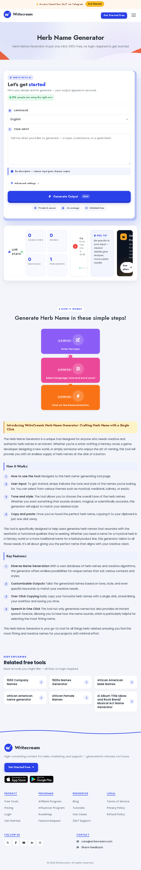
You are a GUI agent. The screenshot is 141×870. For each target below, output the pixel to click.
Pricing (8, 808)
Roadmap (45, 814)
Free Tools (11, 801)
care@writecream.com (96, 841)
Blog (76, 801)
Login (7, 814)
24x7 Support (82, 821)
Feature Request (50, 821)
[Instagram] (40, 842)
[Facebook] (15, 842)
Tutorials (79, 808)
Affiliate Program (50, 801)
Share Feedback (92, 847)
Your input (21, 129)
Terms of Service (118, 801)
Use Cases (80, 814)
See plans (126, 267)
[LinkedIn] (32, 842)
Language (21, 110)
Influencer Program (52, 808)
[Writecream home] (8, 748)
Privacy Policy (116, 808)
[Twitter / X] (7, 842)
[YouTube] (24, 842)
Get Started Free (114, 15)
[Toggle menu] (133, 15)
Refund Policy (116, 814)
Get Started (12, 821)
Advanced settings (25, 183)
